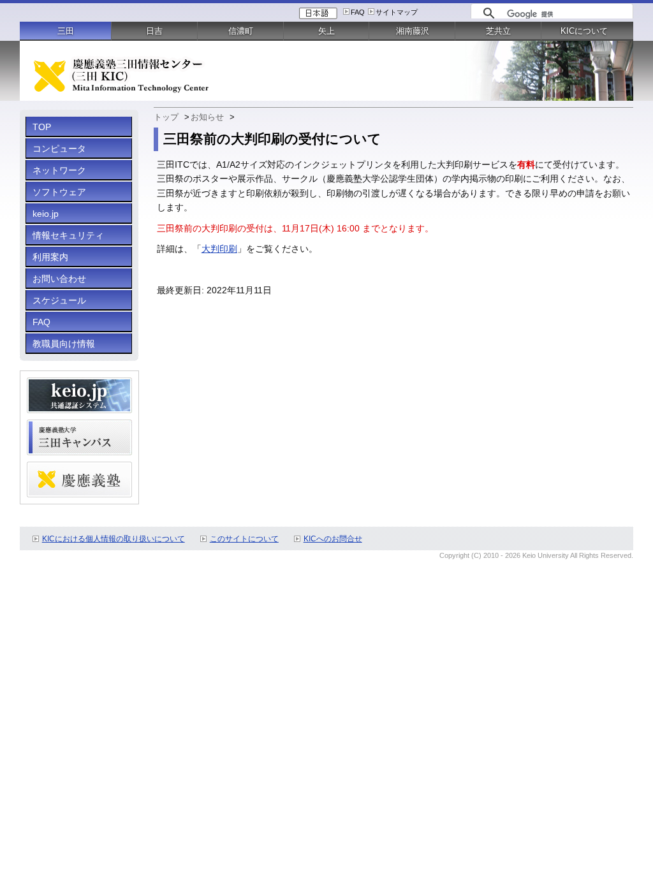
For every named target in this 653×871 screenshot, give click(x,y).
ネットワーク (59, 170)
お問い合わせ (59, 279)
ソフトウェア (59, 192)
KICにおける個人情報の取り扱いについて (113, 538)
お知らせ (207, 117)
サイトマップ (397, 12)
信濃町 (240, 31)
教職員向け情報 (64, 344)
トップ (166, 117)
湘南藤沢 (412, 31)
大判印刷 (219, 249)
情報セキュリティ (68, 235)
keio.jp (46, 214)
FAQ (358, 12)
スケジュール (59, 300)
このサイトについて (244, 538)
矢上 (326, 31)
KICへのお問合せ (333, 538)
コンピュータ (59, 148)
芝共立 (498, 31)
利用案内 (50, 257)
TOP (42, 127)
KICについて (584, 31)
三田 (65, 31)
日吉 (154, 31)
